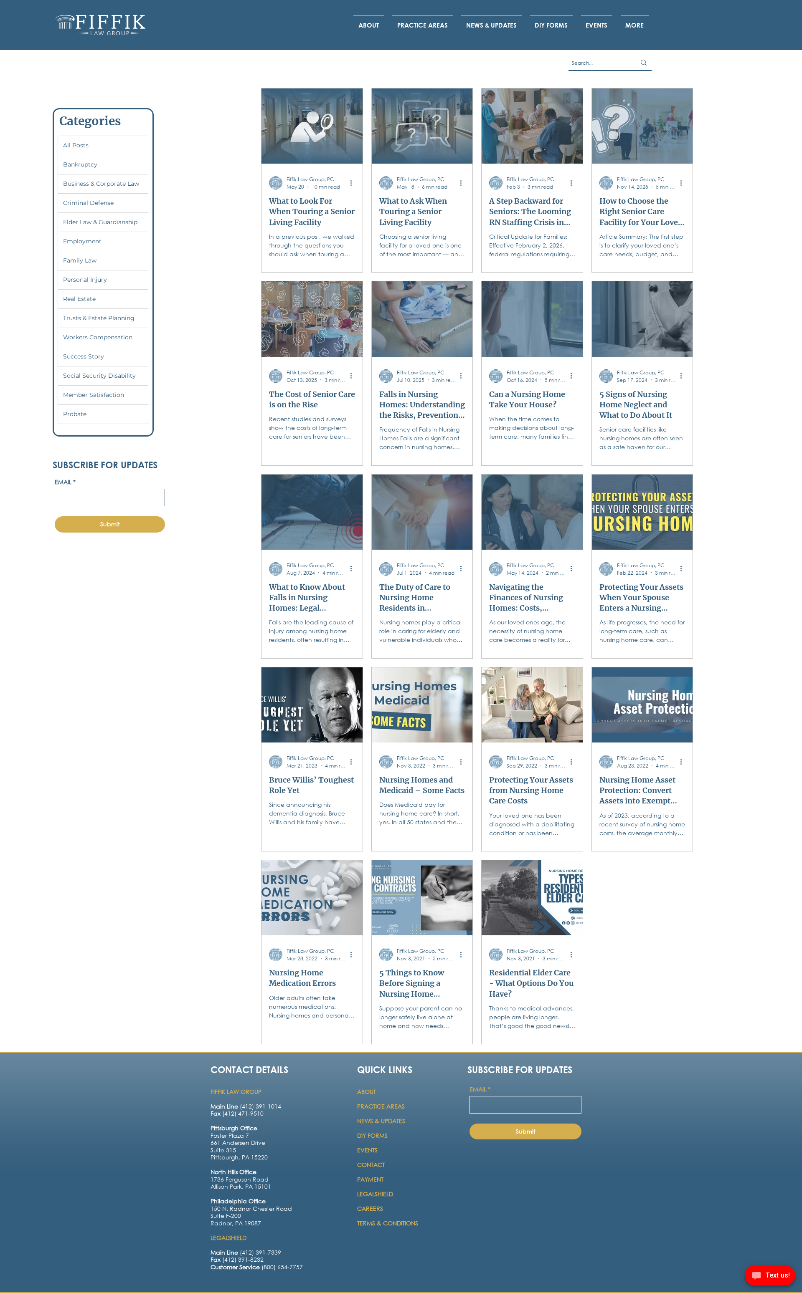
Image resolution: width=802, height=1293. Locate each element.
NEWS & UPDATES (381, 1121)
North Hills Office (233, 1172)
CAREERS (370, 1208)
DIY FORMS (372, 1135)
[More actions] (354, 183)
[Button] (245, 1147)
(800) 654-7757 (257, 1267)
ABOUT (367, 1092)
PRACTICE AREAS (381, 1106)
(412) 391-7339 (246, 1252)
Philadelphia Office (238, 1201)
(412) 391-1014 (246, 1106)
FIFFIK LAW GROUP (236, 1092)
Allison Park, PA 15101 (241, 1186)
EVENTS (367, 1150)
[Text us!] (770, 1276)
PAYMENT (370, 1179)
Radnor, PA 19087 (236, 1223)
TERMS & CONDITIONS (387, 1223)
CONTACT (371, 1165)
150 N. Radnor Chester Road (251, 1208)
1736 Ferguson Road (240, 1179)
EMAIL (65, 481)
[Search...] (644, 62)
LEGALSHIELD (375, 1194)
